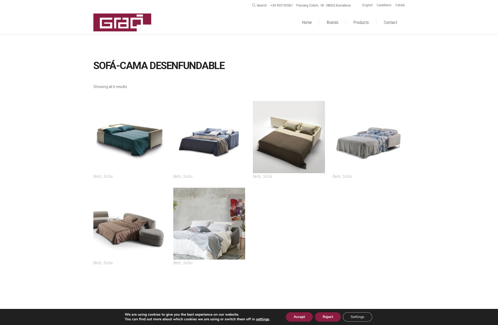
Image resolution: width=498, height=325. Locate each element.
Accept (299, 316)
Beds (97, 176)
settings (262, 319)
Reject (328, 316)
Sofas (108, 176)
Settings (357, 316)
